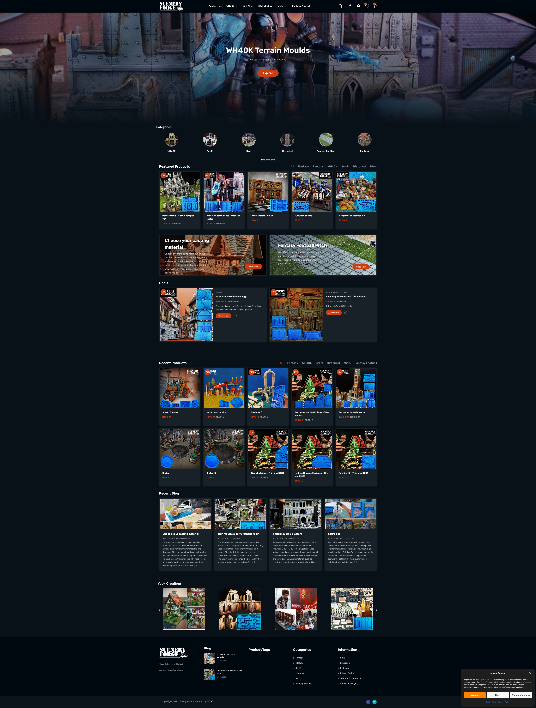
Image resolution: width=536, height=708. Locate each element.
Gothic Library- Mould (262, 215)
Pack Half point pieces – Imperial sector (223, 217)
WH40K (230, 6)
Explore (268, 73)
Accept (474, 695)
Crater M (166, 473)
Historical (263, 6)
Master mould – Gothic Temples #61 (178, 217)
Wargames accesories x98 (352, 215)
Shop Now (361, 267)
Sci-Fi (246, 6)
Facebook (345, 663)
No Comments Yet (183, 538)
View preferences (521, 695)
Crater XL (211, 473)
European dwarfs (303, 215)
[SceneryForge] (171, 6)
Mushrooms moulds (216, 412)
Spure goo (334, 533)
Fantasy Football (301, 6)
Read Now (253, 266)
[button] (530, 673)
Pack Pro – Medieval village (231, 296)
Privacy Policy (504, 702)
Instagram (345, 668)
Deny (498, 695)
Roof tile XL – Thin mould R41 (353, 473)
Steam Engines (170, 412)
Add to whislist (235, 315)
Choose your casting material (181, 533)
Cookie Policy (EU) (349, 683)
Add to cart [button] (224, 316)
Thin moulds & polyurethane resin (238, 533)
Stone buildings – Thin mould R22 (267, 473)
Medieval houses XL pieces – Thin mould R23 (311, 474)
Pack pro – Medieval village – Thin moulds (312, 414)
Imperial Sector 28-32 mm (336, 292)
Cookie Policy (491, 702)
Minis (280, 6)
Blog (342, 658)
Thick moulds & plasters (287, 533)
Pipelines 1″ (256, 412)
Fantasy (213, 6)
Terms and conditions (350, 678)
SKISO (210, 701)
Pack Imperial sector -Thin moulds (346, 296)
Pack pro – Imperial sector (352, 412)
